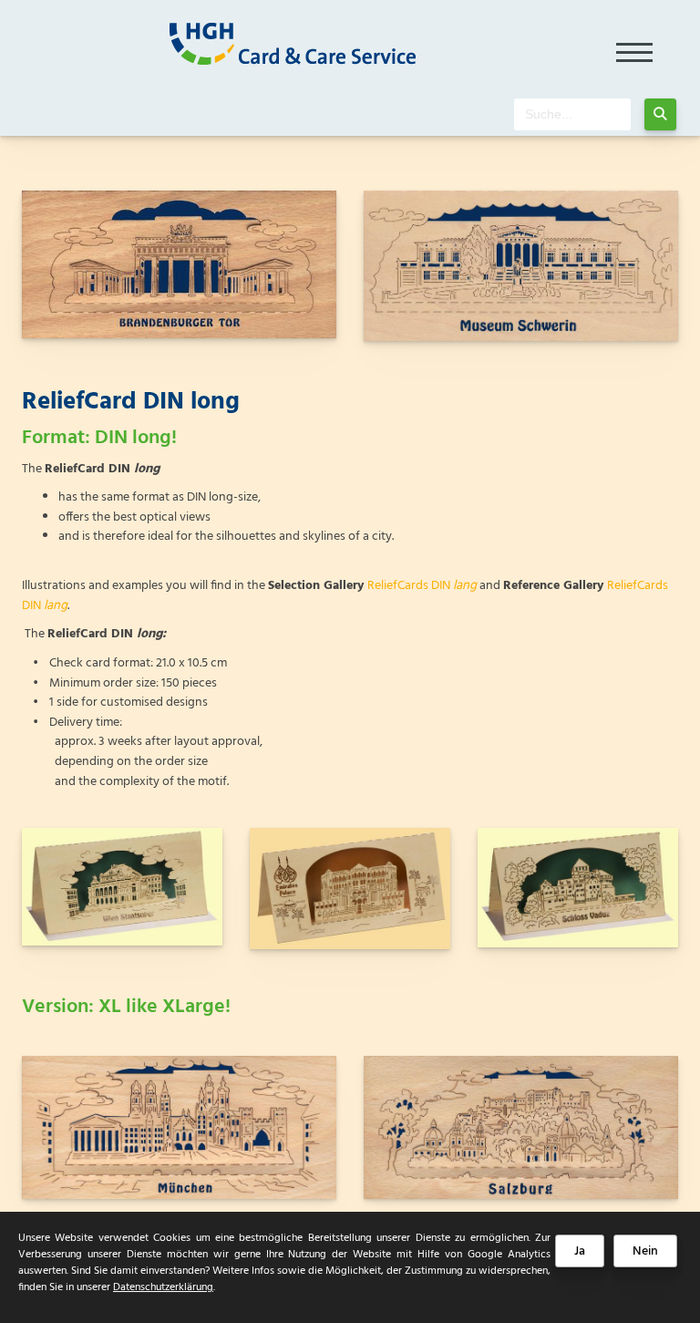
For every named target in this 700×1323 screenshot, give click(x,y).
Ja (579, 1251)
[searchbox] (572, 114)
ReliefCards (399, 585)
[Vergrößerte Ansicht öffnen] (179, 265)
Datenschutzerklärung (163, 1287)
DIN (454, 585)
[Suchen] (660, 114)
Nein (645, 1251)
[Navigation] (635, 46)
